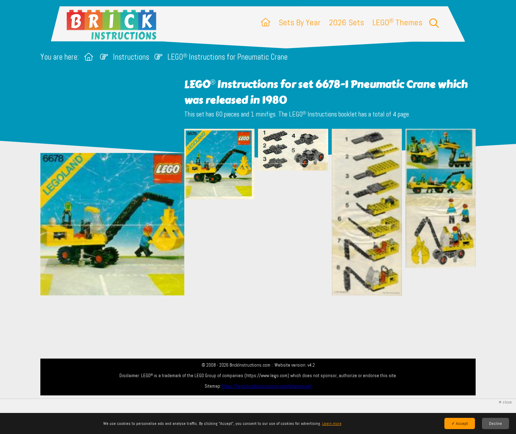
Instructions (131, 57)
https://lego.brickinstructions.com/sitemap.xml (267, 386)
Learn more (332, 423)
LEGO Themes (397, 22)
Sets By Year (299, 22)
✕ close (505, 402)
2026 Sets (346, 22)
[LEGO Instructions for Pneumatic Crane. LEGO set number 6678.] (219, 213)
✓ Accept (459, 423)
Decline (495, 423)
